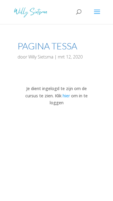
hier (66, 96)
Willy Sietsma (40, 57)
